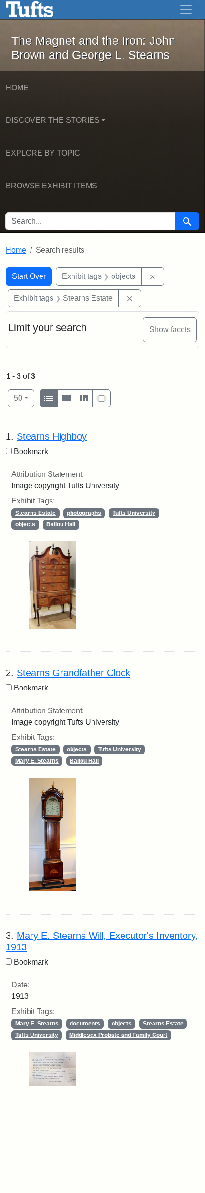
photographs (84, 513)
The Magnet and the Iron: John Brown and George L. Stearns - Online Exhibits (30, 9)
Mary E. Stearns (37, 761)
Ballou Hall (60, 524)
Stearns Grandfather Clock (73, 673)
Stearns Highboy (52, 436)
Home (17, 88)
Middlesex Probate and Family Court (118, 1035)
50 (24, 398)
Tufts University (134, 513)
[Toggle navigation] (186, 9)
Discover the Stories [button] (53, 120)
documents (85, 1023)
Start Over (29, 276)
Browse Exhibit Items (51, 186)
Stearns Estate (35, 513)
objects (25, 524)
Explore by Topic (43, 153)
